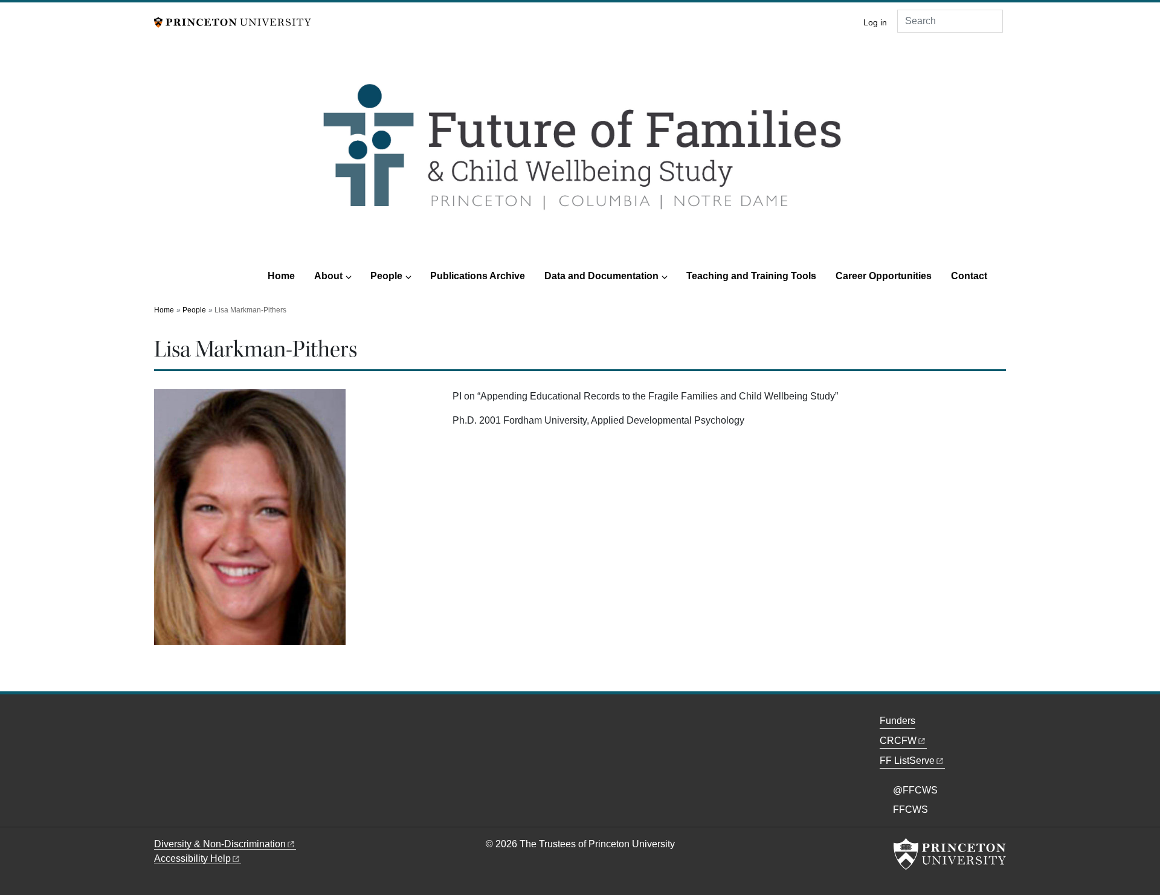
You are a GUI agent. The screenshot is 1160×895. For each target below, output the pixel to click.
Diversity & (220, 844)
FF (907, 760)
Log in (875, 22)
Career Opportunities (884, 276)
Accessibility (192, 858)
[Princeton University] (232, 21)
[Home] (580, 156)
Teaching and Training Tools (751, 276)
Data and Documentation (601, 276)
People (386, 276)
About (328, 276)
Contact (969, 276)
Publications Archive (477, 276)
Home (281, 276)
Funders (897, 721)
